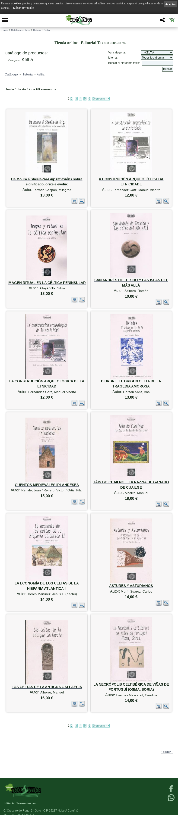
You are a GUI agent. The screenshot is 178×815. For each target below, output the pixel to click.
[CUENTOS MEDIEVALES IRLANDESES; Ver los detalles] (46, 481)
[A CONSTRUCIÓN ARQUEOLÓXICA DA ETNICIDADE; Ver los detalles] (131, 175)
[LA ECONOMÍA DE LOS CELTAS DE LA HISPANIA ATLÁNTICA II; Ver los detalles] (46, 579)
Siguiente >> (101, 98)
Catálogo (11, 74)
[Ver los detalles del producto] (82, 203)
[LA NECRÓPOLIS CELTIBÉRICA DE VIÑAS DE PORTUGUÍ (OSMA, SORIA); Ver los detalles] (131, 681)
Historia (37, 30)
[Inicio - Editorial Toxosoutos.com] (78, 19)
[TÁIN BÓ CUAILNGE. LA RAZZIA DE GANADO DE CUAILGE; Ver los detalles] (131, 478)
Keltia (47, 30)
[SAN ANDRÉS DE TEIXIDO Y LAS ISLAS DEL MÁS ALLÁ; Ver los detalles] (131, 276)
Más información (23, 7)
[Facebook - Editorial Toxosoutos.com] (171, 792)
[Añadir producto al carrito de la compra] (74, 203)
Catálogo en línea (20, 30)
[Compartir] (162, 21)
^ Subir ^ (167, 752)
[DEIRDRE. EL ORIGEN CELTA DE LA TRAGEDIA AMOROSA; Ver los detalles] (131, 377)
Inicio (5, 30)
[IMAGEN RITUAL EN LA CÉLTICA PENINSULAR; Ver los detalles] (46, 279)
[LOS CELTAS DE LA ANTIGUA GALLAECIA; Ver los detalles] (46, 683)
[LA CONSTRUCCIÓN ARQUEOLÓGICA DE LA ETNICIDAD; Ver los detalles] (46, 377)
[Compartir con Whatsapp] (171, 800)
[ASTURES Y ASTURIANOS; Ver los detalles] (131, 582)
